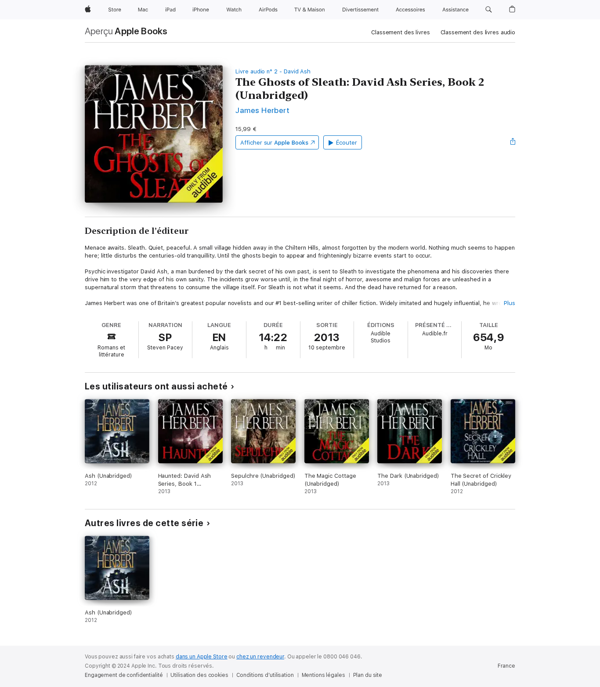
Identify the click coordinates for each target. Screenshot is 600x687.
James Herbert (262, 110)
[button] (488, 9)
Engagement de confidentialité (124, 675)
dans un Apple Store (202, 657)
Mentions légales (323, 675)
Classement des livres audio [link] (478, 32)
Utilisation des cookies (199, 675)
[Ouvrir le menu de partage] (513, 142)
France (506, 666)
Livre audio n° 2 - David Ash (273, 71)
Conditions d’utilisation (265, 675)
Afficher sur (274, 142)
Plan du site (368, 675)
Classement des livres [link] (400, 32)
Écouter (346, 142)
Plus (509, 303)
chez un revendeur (260, 657)
